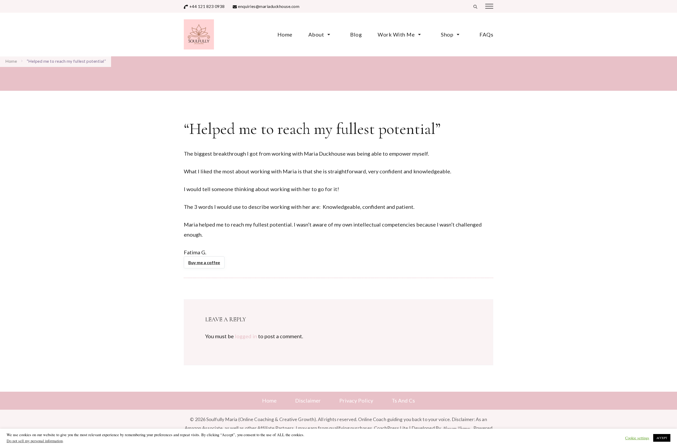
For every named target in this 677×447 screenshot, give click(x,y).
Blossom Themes (456, 428)
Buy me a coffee (204, 262)
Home (284, 34)
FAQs (486, 34)
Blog (356, 34)
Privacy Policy (356, 400)
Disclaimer (308, 400)
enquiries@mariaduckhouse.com (268, 6)
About (316, 34)
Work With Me (396, 34)
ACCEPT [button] (661, 438)
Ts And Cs (403, 400)
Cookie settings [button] (637, 438)
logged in (246, 336)
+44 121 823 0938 (207, 6)
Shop (447, 34)
